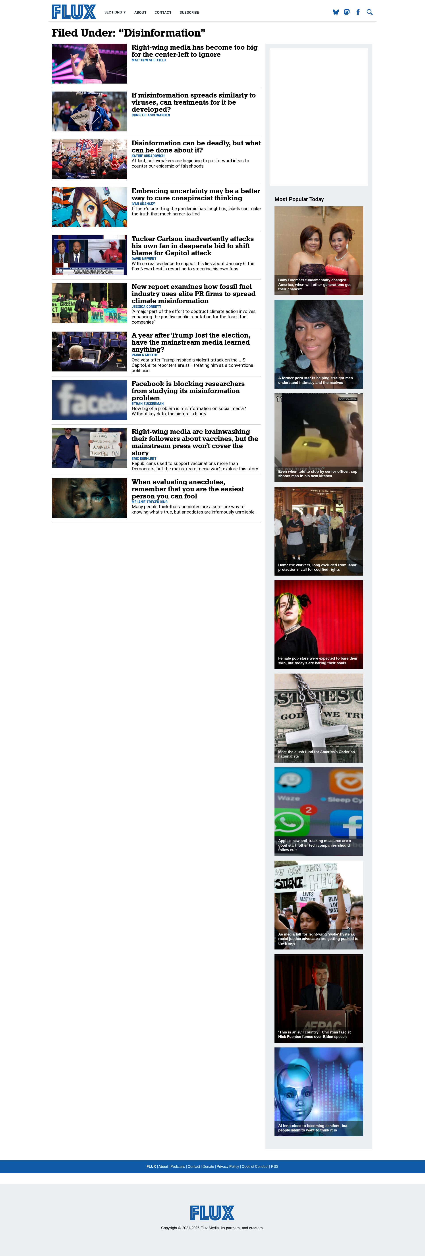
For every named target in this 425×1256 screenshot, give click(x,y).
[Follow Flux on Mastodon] (334, 14)
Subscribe (189, 12)
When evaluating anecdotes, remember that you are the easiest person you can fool (188, 488)
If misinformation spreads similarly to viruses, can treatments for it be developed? (194, 102)
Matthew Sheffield (149, 60)
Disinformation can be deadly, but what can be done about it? (196, 146)
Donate (208, 1166)
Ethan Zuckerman (148, 403)
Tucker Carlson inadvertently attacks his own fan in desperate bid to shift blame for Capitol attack (193, 245)
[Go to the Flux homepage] (74, 18)
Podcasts (177, 1166)
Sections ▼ (115, 12)
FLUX (151, 1166)
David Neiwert (144, 258)
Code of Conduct (255, 1166)
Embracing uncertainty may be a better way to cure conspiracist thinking (196, 194)
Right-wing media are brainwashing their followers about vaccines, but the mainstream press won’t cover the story (195, 442)
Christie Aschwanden (151, 115)
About (140, 12)
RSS (274, 1166)
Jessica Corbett (146, 306)
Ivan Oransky (143, 203)
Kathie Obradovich (148, 156)
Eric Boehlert (144, 458)
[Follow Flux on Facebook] (356, 14)
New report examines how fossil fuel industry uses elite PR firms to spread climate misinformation (194, 293)
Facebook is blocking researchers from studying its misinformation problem (188, 390)
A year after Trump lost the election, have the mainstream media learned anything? (191, 342)
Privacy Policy (228, 1166)
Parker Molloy (145, 355)
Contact (163, 12)
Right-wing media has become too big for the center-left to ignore (195, 51)
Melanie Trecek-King (150, 502)
